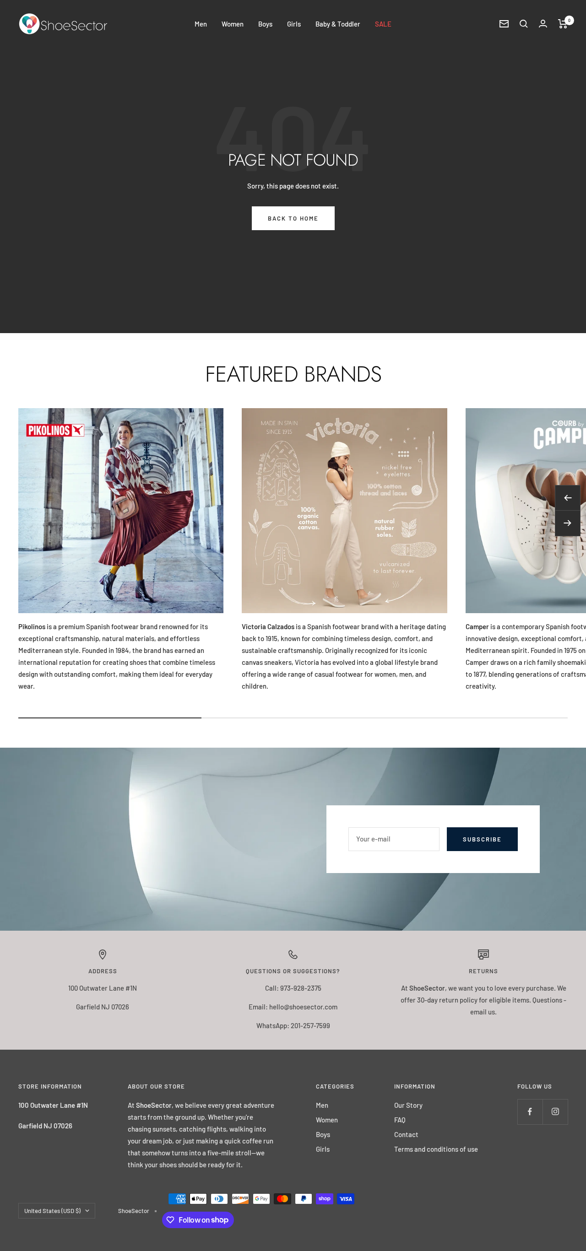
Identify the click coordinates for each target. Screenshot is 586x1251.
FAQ (400, 1120)
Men (201, 24)
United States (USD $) (52, 1210)
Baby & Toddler (337, 24)
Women (233, 24)
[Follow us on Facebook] (530, 1111)
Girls (294, 24)
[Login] (543, 23)
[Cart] (563, 23)
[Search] (524, 24)
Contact (406, 1134)
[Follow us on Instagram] (555, 1111)
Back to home (293, 218)
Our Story (408, 1105)
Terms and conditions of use (436, 1149)
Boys (265, 24)
